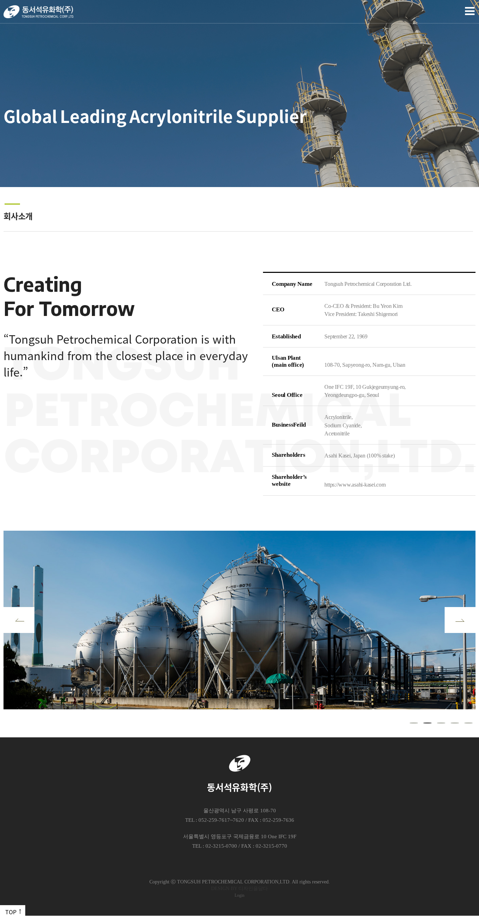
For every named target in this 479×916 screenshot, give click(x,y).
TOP (10, 912)
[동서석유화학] (39, 11)
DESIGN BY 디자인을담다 (239, 888)
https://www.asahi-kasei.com (354, 485)
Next (460, 620)
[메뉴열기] (468, 11)
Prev (19, 620)
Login (239, 895)
